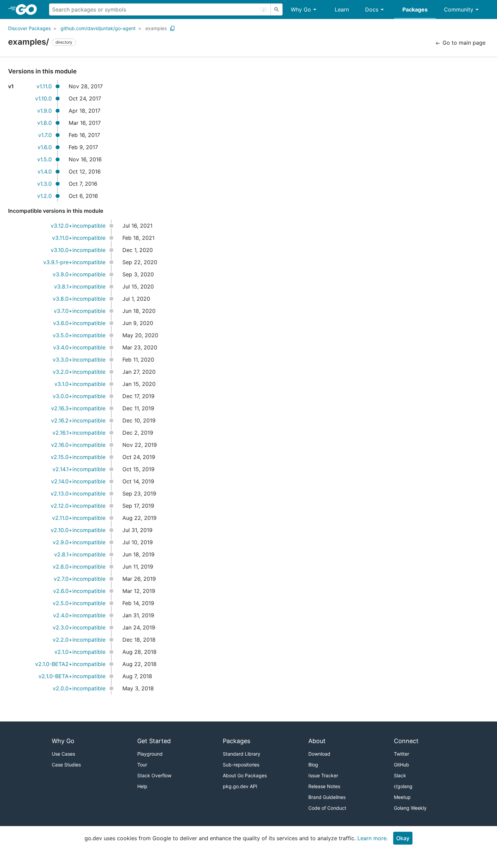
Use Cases (63, 754)
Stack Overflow (154, 775)
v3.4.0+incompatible (79, 347)
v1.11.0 (44, 86)
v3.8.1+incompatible (79, 286)
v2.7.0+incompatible (79, 578)
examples (156, 28)
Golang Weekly (410, 808)
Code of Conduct (327, 808)
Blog (313, 764)
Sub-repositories (241, 764)
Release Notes (324, 786)
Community (458, 9)
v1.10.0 (43, 98)
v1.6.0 (45, 147)
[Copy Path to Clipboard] (172, 28)
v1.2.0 (44, 195)
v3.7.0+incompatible (79, 310)
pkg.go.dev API (240, 786)
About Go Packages (245, 775)
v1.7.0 (45, 135)
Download (319, 754)
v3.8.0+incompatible (79, 298)
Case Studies (66, 764)
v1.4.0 (45, 171)
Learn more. (372, 838)
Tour (142, 764)
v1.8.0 (44, 122)
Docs (371, 9)
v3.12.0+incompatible (78, 225)
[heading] (28, 9)
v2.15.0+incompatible (78, 457)
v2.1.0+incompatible (79, 651)
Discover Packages (29, 28)
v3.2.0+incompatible (79, 371)
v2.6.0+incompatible (79, 591)
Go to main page (463, 42)
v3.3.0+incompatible (79, 359)
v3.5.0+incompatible (79, 335)
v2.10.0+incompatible (78, 530)
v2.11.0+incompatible (78, 517)
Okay (402, 838)
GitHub (401, 764)
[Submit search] (276, 9)
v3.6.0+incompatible (79, 323)
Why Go (301, 9)
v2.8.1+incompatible (79, 554)
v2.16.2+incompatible (78, 420)
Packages (415, 9)
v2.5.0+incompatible (79, 603)
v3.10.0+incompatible (78, 250)
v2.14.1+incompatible (78, 469)
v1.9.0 (44, 110)
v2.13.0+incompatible (78, 493)
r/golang (403, 786)
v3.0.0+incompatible (79, 396)
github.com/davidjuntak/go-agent (98, 28)
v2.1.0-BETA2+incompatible (70, 664)
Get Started (154, 740)
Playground (150, 754)
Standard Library (241, 754)
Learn (342, 9)
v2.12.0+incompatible (78, 505)
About (317, 740)
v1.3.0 (44, 183)
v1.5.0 (44, 159)
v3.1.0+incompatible (79, 384)
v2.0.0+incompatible (79, 688)
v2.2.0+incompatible (79, 639)
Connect (406, 740)
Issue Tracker (323, 775)
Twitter (401, 754)
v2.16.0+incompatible (78, 444)
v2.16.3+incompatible (78, 408)
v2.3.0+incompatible (79, 627)
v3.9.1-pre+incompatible (74, 262)
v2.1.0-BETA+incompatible (72, 676)
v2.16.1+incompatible (78, 432)
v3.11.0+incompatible (78, 237)
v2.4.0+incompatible (79, 615)
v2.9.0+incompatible (79, 542)
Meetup (402, 797)
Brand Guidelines (327, 797)
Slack (400, 775)
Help (142, 786)
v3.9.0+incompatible (79, 274)
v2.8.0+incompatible (79, 566)
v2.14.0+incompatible (78, 481)
